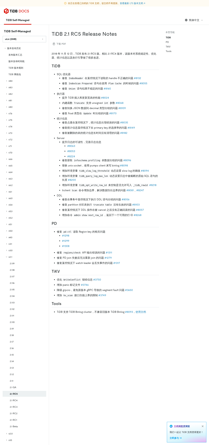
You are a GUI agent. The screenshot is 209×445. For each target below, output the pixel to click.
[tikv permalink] (62, 271)
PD (167, 42)
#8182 (123, 132)
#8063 (71, 146)
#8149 (131, 127)
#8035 (124, 122)
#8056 (125, 199)
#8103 (136, 204)
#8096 (127, 160)
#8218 (152, 185)
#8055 (143, 83)
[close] (202, 426)
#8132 (137, 78)
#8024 (105, 97)
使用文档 (141, 311)
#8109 (122, 108)
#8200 (72, 179)
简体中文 (194, 20)
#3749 (102, 295)
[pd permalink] (60, 223)
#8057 (140, 209)
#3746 (85, 284)
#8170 (113, 113)
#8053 (71, 151)
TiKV (168, 46)
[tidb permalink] (63, 66)
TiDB (168, 37)
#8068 (119, 102)
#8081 (130, 190)
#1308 (65, 246)
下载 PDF (61, 44)
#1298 (65, 235)
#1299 (65, 240)
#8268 (137, 215)
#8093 (129, 311)
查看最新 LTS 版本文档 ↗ (132, 3)
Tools (168, 51)
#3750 (97, 279)
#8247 (140, 190)
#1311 (109, 252)
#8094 (145, 170)
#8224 (71, 156)
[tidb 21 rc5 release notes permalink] (119, 34)
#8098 (124, 165)
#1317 (116, 263)
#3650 (129, 290)
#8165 (107, 88)
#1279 (108, 257)
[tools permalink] (64, 304)
